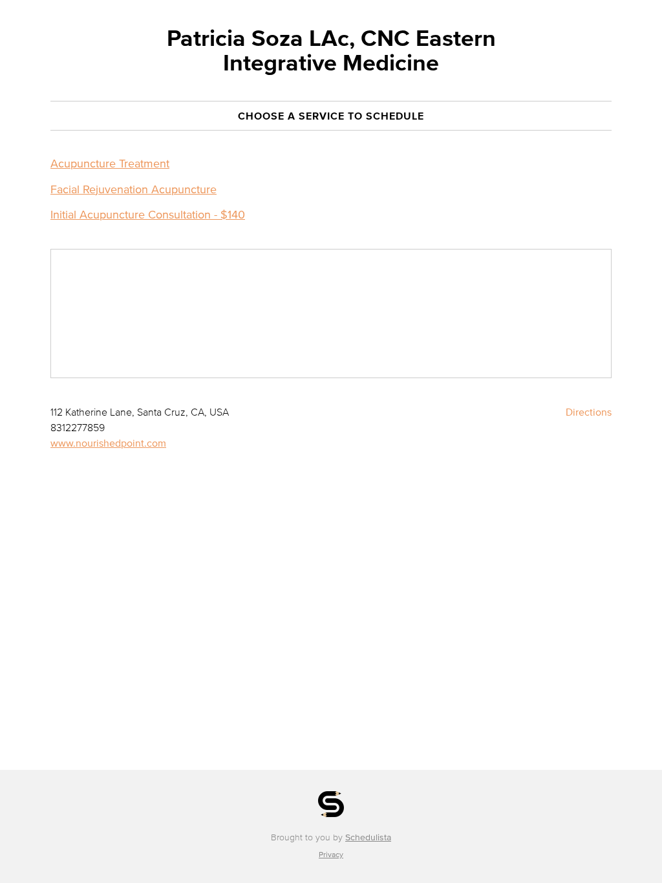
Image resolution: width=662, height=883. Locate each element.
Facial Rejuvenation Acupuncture (133, 189)
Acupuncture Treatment (109, 163)
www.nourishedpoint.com (108, 443)
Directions (589, 412)
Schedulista (368, 837)
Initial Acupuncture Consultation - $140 (147, 214)
